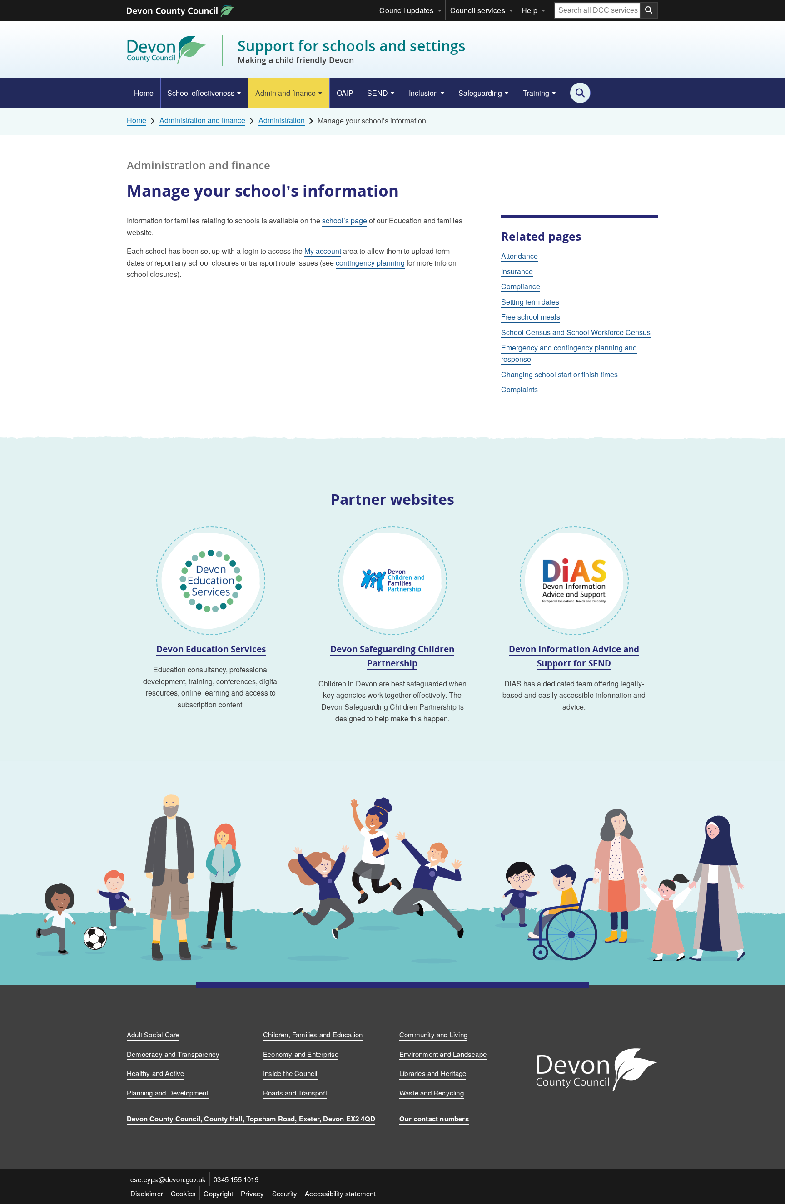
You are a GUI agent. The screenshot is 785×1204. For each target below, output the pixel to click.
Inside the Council (290, 1073)
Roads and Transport (295, 1092)
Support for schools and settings (352, 51)
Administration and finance (202, 120)
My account (322, 251)
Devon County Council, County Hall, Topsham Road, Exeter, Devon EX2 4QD (251, 1119)
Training (536, 93)
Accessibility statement (340, 1193)
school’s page (344, 220)
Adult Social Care (153, 1034)
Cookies (183, 1193)
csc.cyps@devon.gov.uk (168, 1179)
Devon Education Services (211, 649)
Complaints (519, 389)
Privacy (252, 1193)
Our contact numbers (434, 1119)
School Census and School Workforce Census (576, 332)
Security (285, 1193)
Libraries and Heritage (432, 1073)
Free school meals (530, 316)
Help (529, 10)
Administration (281, 120)
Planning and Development (168, 1092)
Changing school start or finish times (559, 374)
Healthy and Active (155, 1073)
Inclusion (423, 93)
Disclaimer (146, 1193)
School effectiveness (200, 93)
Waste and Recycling (431, 1092)
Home (144, 93)
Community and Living (433, 1034)
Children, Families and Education (313, 1034)
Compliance (520, 286)
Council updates (406, 10)
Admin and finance (285, 93)
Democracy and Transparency (173, 1054)
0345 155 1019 (236, 1179)
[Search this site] (580, 93)
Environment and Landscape (443, 1054)
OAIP (345, 93)
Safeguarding (480, 93)
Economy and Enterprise (300, 1054)
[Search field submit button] (649, 10)
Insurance (517, 271)
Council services (477, 10)
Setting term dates (530, 301)
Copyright (218, 1193)
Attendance (519, 256)
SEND (377, 93)
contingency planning (370, 262)
